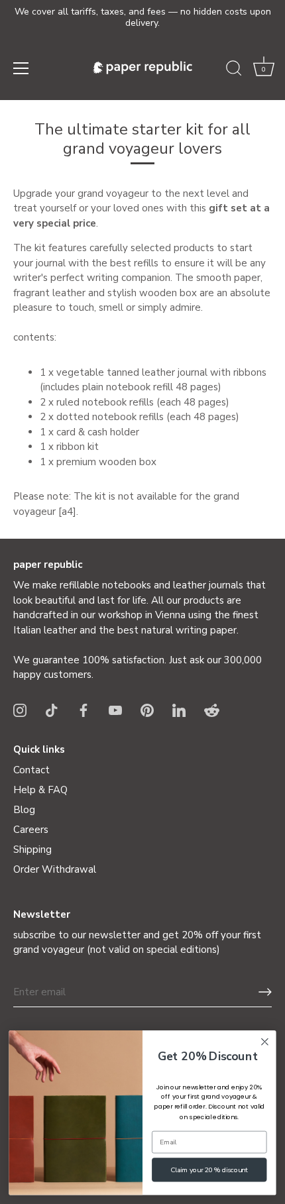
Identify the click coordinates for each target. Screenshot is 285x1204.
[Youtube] (115, 709)
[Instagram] (20, 709)
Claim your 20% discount (209, 1170)
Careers (30, 829)
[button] (263, 70)
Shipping (32, 849)
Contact (31, 770)
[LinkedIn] (179, 709)
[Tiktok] (51, 709)
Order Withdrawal (54, 869)
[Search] (234, 70)
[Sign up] (265, 992)
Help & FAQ (40, 789)
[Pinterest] (147, 709)
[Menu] (21, 68)
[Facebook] (83, 709)
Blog (24, 809)
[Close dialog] (265, 1042)
